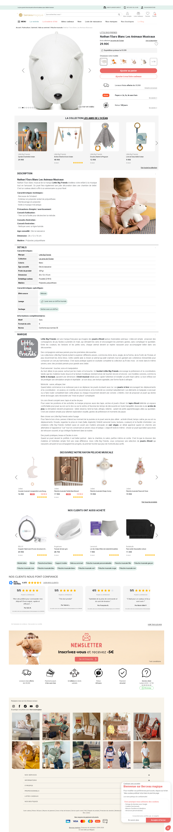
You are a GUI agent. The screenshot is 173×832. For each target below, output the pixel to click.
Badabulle (129, 546)
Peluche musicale (56, 27)
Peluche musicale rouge (107, 568)
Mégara (91, 830)
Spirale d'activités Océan (26, 157)
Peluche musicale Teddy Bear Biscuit (66, 491)
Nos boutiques (127, 22)
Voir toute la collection (149, 168)
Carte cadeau (27, 810)
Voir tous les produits (149, 502)
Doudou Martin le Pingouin (99, 157)
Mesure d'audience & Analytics (135, 808)
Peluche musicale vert (86, 568)
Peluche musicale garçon (143, 563)
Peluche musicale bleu (46, 568)
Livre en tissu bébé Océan (135, 157)
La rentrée (34, 22)
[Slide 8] (34, 107)
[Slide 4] (26, 107)
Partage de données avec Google (136, 804)
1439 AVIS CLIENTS (50, 583)
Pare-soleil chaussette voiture (136, 549)
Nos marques (111, 22)
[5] (78, 162)
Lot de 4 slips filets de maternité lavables (104, 549)
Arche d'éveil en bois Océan (63, 157)
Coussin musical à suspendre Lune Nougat (32, 491)
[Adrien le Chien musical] (123, 61)
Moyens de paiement (49, 810)
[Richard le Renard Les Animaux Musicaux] (113, 61)
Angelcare (58, 546)
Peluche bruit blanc (45, 563)
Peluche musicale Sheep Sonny (100, 491)
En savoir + (153, 98)
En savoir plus (133, 820)
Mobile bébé (21, 563)
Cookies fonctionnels (132, 806)
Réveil (32, 563)
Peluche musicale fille (123, 563)
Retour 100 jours (37, 810)
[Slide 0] (19, 107)
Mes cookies (86, 812)
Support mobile (61, 563)
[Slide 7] (32, 107)
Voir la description (151, 40)
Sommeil (34, 27)
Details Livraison (151, 88)
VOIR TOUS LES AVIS (155, 624)
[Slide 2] (22, 107)
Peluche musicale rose (25, 568)
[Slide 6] (30, 107)
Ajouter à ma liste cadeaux (128, 76)
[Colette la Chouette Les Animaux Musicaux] (143, 61)
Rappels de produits (93, 810)
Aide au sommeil (43, 27)
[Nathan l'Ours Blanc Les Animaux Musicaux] (103, 61)
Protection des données (107, 810)
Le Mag (141, 22)
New (79, 22)
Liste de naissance (93, 22)
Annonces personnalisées (134, 810)
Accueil (18, 27)
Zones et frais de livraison (63, 810)
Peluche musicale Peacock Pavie (137, 491)
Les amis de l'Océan (117, 40)
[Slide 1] (21, 107)
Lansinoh (93, 546)
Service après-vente (77, 810)
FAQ (85, 810)
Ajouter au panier (128, 70)
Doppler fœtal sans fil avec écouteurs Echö (32, 549)
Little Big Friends (24, 154)
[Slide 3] (24, 107)
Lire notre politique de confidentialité (135, 797)
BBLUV (20, 546)
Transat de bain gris (61, 549)
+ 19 (153, 62)
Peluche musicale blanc (66, 568)
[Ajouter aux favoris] (156, 44)
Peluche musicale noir (128, 568)
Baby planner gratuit (114, 7)
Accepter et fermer (158, 820)
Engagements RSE (149, 7)
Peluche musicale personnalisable (98, 563)
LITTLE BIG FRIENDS (108, 32)
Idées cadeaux (67, 22)
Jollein (20, 489)
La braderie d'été (50, 22)
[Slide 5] (28, 107)
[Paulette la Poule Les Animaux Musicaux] (133, 61)
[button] (168, 828)
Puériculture (26, 27)
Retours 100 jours (132, 7)
